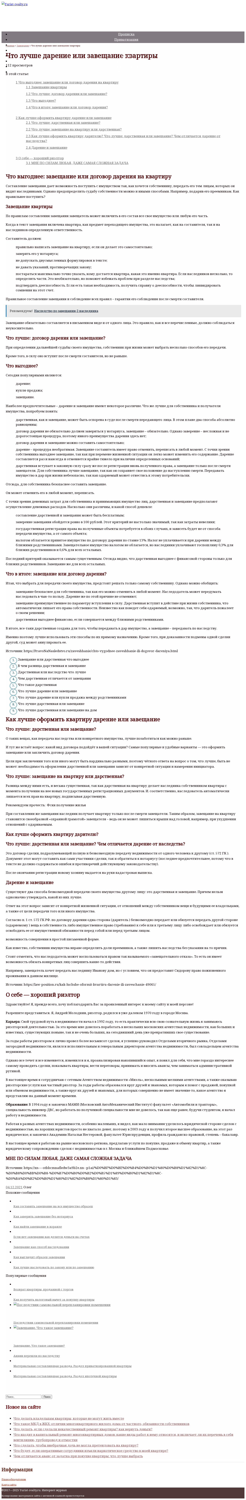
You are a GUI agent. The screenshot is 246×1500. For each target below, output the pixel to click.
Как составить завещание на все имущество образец (53, 1206)
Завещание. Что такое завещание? (39, 1345)
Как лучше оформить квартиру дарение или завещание (63, 118)
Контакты (126, 71)
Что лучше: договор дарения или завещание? (66, 94)
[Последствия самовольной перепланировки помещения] (126, 1308)
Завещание (126, 50)
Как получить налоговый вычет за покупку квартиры (53, 1299)
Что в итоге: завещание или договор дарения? (67, 107)
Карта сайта (9, 1484)
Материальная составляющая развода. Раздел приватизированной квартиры (72, 1366)
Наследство (126, 45)
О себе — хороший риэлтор (40, 158)
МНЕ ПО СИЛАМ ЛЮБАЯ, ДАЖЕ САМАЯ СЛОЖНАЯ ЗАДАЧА (77, 163)
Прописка (126, 34)
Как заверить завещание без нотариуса (43, 1216)
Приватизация (126, 39)
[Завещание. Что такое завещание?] (126, 1331)
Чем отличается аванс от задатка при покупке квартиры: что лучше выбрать (78, 1456)
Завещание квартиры (46, 87)
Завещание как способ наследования (41, 1247)
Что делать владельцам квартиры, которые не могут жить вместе (68, 1418)
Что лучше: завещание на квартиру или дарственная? (74, 129)
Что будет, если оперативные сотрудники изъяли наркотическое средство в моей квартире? (90, 1450)
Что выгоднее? (41, 100)
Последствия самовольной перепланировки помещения (55, 1322)
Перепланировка (126, 61)
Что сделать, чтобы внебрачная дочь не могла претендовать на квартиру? (75, 1445)
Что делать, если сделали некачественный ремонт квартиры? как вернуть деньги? (82, 1429)
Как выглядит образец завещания (39, 1257)
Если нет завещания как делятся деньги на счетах (51, 1237)
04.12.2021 (14, 1187)
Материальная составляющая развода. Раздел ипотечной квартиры (65, 1376)
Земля (126, 55)
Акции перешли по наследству (36, 1356)
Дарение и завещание (46, 147)
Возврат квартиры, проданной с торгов (43, 1289)
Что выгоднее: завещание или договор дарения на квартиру (67, 82)
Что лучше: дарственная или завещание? (63, 122)
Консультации (126, 66)
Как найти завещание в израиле (37, 1226)
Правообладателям (14, 1479)
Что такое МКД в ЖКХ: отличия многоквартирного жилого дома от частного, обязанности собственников (101, 1424)
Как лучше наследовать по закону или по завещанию (53, 1267)
